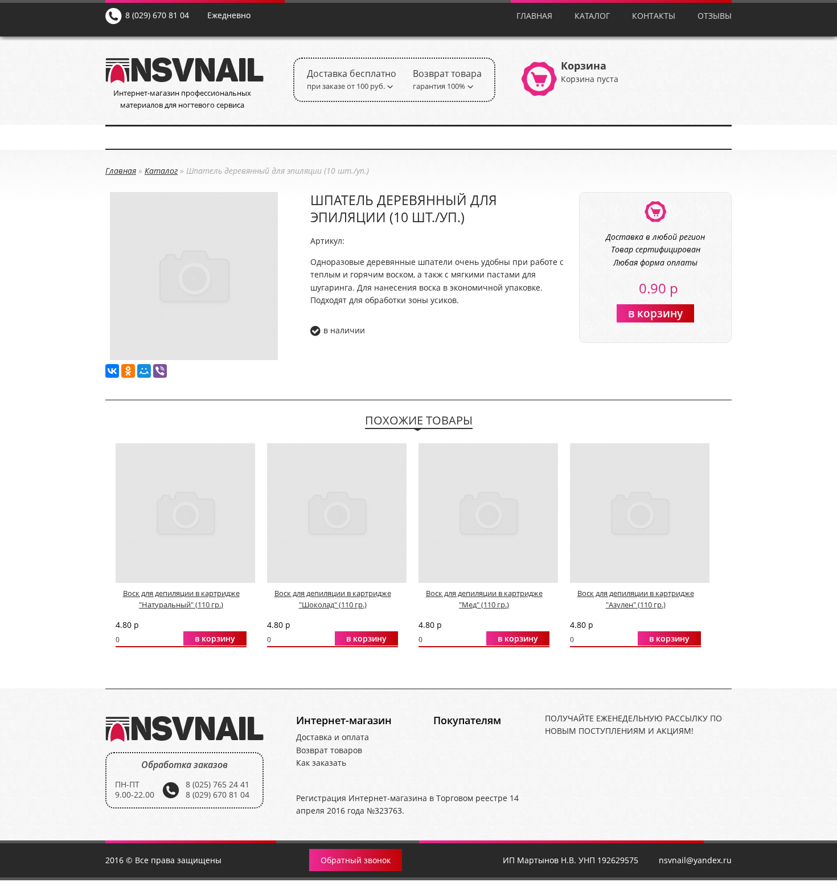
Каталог (592, 15)
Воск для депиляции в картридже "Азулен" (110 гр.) (635, 599)
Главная (534, 15)
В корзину (655, 313)
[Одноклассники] (128, 371)
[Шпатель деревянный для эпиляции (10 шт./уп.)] (193, 356)
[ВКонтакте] (112, 371)
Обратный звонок (356, 860)
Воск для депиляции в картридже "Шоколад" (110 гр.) (332, 599)
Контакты (653, 15)
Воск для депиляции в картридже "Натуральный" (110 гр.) (181, 599)
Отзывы (715, 15)
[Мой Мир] (144, 371)
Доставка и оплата (332, 737)
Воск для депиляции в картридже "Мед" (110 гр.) (484, 599)
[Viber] (160, 371)
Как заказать (321, 762)
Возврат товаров (329, 750)
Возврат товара (447, 79)
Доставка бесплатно (351, 79)
